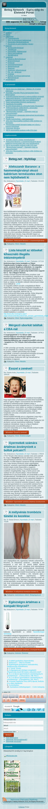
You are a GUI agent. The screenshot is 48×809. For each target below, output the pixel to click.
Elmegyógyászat (14, 61)
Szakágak (9, 57)
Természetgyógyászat (15, 48)
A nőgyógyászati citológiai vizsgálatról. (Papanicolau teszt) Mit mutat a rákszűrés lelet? (24, 671)
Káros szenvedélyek (15, 53)
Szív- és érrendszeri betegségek (19, 40)
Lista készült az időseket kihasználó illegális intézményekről (23, 254)
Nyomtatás (20, 181)
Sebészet (11, 68)
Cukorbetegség (13, 38)
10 (8, 700)
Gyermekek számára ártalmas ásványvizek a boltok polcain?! (20, 446)
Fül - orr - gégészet (14, 72)
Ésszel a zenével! (20, 368)
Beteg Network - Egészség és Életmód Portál (24, 11)
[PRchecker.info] (10, 756)
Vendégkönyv (10, 80)
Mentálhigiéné (13, 55)
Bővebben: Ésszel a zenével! (16, 432)
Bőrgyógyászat (13, 78)
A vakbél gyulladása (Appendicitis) (21, 661)
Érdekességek (25, 436)
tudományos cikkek (22, 595)
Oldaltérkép (33, 800)
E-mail (27, 181)
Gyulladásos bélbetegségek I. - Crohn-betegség (27, 687)
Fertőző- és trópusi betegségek (19, 76)
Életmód (9, 46)
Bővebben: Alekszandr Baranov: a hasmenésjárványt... (25, 241)
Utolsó (22, 700)
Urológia (11, 74)
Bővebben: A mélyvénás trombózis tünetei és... (22, 592)
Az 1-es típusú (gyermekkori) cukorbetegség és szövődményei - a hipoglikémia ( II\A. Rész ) (25, 678)
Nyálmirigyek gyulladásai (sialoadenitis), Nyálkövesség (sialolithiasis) (22, 665)
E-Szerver (22, 807)
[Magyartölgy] (12, 793)
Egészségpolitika (26, 318)
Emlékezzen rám (9, 732)
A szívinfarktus (14, 685)
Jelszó (5, 725)
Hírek (17, 244)
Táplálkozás (12, 50)
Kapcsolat (24, 800)
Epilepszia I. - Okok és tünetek (20, 663)
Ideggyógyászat (13, 66)
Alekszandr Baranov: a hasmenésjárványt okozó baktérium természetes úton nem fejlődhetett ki (23, 172)
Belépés (9, 735)
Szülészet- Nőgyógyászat (17, 70)
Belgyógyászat (35, 595)
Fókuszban (10, 36)
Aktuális (23, 244)
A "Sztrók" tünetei (15, 668)
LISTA (18, 284)
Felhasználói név (9, 720)
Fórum (8, 35)
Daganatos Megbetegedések (18, 42)
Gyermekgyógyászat (15, 65)
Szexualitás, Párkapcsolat (17, 51)
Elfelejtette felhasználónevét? (16, 740)
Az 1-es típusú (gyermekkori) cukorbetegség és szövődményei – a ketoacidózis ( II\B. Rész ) (25, 675)
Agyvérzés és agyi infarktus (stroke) (20, 44)
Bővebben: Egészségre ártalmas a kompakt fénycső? (25, 650)
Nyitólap (9, 33)
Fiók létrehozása (12, 738)
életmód (18, 653)
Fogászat (11, 63)
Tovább (14, 700)
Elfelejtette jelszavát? (13, 741)
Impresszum (15, 800)
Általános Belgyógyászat (17, 59)
